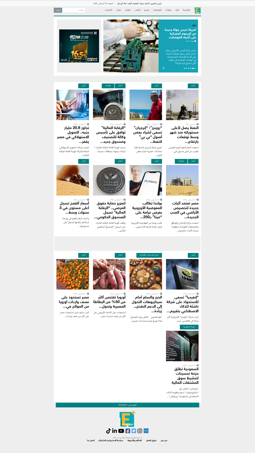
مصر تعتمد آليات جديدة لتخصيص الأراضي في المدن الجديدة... (184, 210)
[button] (149, 69)
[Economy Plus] (198, 10)
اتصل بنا (91, 440)
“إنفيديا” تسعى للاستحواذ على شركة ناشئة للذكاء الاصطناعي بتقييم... (183, 304)
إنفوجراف (157, 10)
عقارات (128, 10)
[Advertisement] (127, 244)
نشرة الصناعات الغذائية (149, 255)
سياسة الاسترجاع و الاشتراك (110, 440)
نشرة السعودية (189, 327)
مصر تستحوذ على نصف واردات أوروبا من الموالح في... (74, 302)
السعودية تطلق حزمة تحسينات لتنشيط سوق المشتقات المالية (185, 376)
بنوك (118, 10)
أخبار (177, 10)
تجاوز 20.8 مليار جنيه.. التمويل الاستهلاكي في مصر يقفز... (73, 135)
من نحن (164, 440)
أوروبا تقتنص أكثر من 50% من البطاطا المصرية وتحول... (109, 302)
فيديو (146, 10)
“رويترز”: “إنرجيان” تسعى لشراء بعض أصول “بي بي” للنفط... (147, 135)
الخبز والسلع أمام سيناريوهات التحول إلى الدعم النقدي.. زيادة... (147, 304)
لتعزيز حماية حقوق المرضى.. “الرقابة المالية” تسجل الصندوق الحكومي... (110, 210)
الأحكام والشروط (135, 440)
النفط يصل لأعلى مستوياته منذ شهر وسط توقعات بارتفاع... (184, 135)
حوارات (168, 10)
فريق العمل (151, 440)
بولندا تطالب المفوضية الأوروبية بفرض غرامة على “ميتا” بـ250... (147, 210)
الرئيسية (186, 10)
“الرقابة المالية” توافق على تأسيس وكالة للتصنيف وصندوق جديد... (111, 135)
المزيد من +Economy (127, 405)
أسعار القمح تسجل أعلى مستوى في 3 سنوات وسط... (74, 208)
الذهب (137, 10)
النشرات (108, 10)
